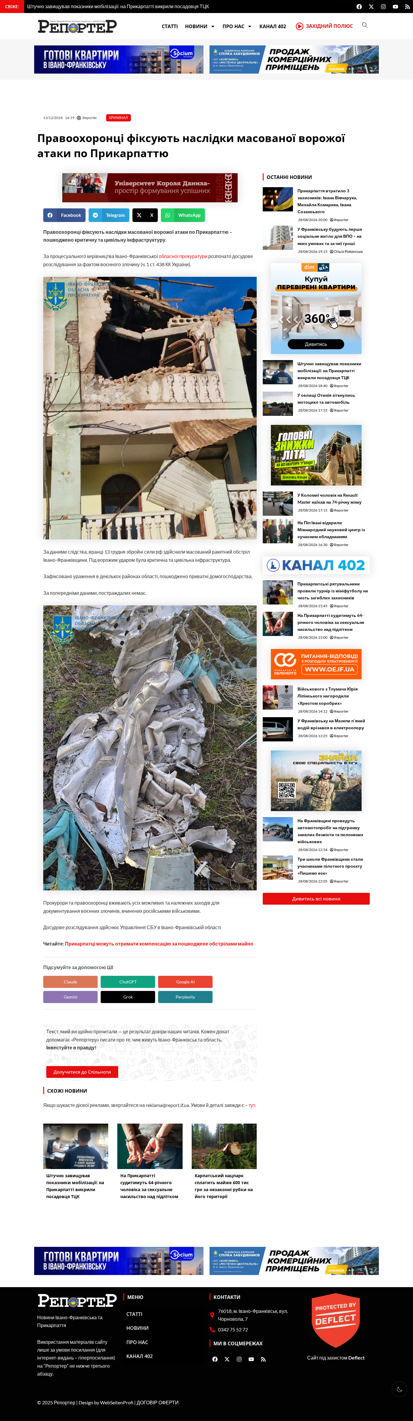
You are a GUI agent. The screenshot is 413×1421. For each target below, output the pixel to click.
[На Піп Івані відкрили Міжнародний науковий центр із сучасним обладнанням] (278, 531)
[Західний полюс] (300, 26)
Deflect (356, 1357)
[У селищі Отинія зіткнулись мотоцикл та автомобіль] (278, 404)
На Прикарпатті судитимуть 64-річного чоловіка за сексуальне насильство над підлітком (331, 622)
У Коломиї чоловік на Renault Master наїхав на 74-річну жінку (330, 498)
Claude (70, 981)
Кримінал (118, 117)
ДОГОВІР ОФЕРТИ (158, 1402)
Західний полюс (329, 26)
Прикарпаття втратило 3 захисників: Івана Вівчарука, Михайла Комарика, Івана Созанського (327, 201)
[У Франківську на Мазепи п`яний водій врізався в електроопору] (278, 729)
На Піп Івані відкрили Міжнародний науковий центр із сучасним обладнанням (331, 529)
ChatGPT (128, 981)
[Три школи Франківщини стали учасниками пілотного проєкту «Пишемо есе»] (278, 868)
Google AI (185, 981)
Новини (196, 26)
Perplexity (185, 996)
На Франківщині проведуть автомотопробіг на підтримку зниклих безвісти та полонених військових (330, 831)
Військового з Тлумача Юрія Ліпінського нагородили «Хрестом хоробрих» (328, 695)
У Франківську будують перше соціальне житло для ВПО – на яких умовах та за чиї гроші (330, 236)
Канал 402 (272, 26)
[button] (64, 215)
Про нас (233, 26)
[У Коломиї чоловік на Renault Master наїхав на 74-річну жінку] (278, 504)
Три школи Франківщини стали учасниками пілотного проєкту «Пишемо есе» (330, 866)
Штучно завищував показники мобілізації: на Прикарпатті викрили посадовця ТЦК (329, 370)
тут (252, 1105)
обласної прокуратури (183, 256)
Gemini (70, 996)
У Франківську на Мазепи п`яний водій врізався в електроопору (331, 724)
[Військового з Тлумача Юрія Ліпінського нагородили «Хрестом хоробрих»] (278, 697)
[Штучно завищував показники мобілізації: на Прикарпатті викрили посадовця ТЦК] (278, 372)
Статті (170, 26)
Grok (128, 996)
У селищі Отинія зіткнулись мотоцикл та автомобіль (326, 399)
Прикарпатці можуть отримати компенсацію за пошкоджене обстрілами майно (159, 943)
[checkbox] (399, 1389)
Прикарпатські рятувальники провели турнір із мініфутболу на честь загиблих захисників (333, 590)
